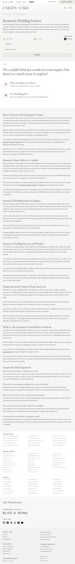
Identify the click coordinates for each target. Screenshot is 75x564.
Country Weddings (32, 493)
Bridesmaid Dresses (58, 460)
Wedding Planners (7, 453)
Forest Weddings (57, 481)
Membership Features (45, 532)
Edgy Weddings (7, 484)
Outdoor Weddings (32, 491)
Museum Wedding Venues (34, 438)
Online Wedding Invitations (34, 455)
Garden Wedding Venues (59, 436)
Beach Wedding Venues (34, 443)
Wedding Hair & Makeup (34, 458)
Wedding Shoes (57, 455)
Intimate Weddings (32, 484)
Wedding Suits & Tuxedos (59, 462)
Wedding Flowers (7, 460)
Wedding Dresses (57, 453)
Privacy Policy (44, 560)
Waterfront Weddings (58, 491)
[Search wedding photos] (31, 2)
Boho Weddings (7, 479)
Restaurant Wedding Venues (35, 440)
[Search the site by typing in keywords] (64, 8)
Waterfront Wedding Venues (60, 443)
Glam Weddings (7, 488)
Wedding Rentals (32, 469)
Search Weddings (44, 546)
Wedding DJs (31, 462)
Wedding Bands (32, 460)
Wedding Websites (7, 471)
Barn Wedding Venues (33, 436)
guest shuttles (7, 352)
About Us (5, 534)
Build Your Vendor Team (46, 549)
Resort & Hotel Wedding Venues (11, 436)
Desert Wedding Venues (34, 445)
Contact (5, 536)
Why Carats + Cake (8, 560)
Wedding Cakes (7, 469)
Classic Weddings (7, 481)
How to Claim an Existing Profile (48, 537)
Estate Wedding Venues (9, 443)
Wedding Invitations (33, 453)
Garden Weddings (57, 484)
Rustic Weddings (32, 479)
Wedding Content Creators (10, 465)
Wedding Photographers (9, 455)
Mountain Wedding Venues (59, 438)
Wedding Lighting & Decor (34, 467)
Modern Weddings (7, 493)
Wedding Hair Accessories (59, 458)
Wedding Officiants (32, 471)
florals (42, 185)
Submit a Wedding (7, 548)
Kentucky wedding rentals (28, 185)
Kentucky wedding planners (12, 142)
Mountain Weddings (58, 486)
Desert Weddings (57, 479)
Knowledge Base (7, 539)
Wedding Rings (56, 465)
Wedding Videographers (9, 462)
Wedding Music (32, 465)
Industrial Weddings (8, 491)
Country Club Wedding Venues (11, 445)
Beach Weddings (57, 488)
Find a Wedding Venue (46, 551)
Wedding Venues (7, 14)
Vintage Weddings (32, 481)
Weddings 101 (6, 551)
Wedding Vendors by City (59, 467)
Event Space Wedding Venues (10, 438)
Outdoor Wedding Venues (59, 440)
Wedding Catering (7, 467)
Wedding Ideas (6, 553)
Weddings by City (57, 493)
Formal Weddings (7, 486)
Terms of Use (43, 558)
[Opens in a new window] (8, 2)
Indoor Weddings (32, 488)
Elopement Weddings (33, 486)
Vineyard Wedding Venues (9, 440)
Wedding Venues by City (59, 445)
